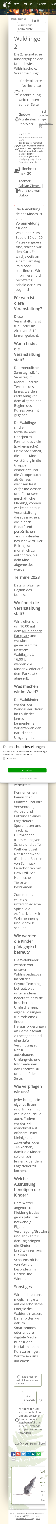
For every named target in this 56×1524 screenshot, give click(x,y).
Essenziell (11, 758)
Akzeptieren (27, 770)
